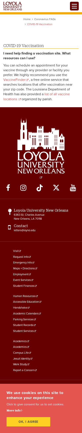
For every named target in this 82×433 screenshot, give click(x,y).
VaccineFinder (14, 80)
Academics (20, 341)
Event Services (22, 280)
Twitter (56, 187)
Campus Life (21, 353)
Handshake (20, 307)
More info (14, 410)
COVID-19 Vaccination (23, 45)
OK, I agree (28, 422)
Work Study (20, 364)
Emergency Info (22, 262)
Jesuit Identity (21, 358)
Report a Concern (23, 370)
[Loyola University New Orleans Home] (12, 6)
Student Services (23, 331)
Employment (20, 274)
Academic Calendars (25, 313)
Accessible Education (26, 302)
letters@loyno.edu (24, 230)
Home (27, 19)
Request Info (20, 257)
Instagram (23, 187)
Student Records (23, 325)
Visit (16, 251)
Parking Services (23, 319)
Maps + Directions (24, 268)
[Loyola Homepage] (41, 148)
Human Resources (24, 296)
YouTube (73, 187)
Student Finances (23, 286)
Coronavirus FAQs (45, 19)
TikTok (40, 187)
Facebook (8, 187)
